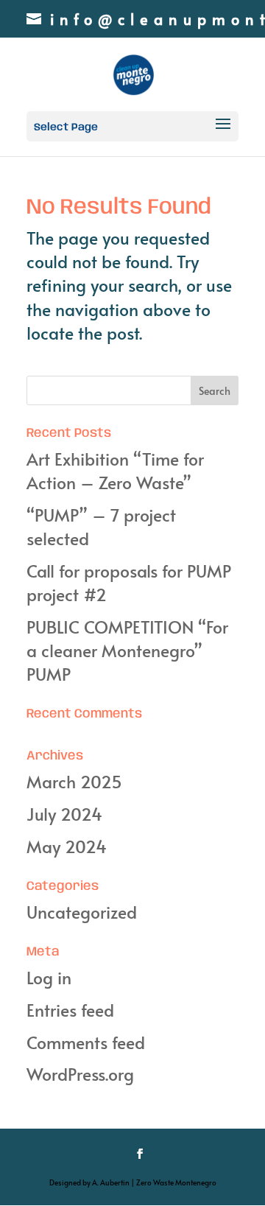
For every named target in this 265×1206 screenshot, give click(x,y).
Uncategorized (81, 911)
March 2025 (74, 781)
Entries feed (70, 1009)
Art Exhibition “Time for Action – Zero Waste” (115, 470)
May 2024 (66, 846)
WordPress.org (80, 1073)
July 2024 (64, 813)
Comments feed (85, 1042)
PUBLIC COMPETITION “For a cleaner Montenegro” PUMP (127, 650)
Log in (48, 977)
